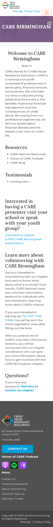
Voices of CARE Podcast (26, 158)
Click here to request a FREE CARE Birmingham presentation (23, 239)
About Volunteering (14, 488)
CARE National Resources (28, 154)
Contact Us (8, 479)
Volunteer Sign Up (13, 493)
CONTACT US (17, 449)
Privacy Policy (32, 11)
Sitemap (17, 11)
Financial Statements (15, 484)
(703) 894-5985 (11, 439)
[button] (49, 23)
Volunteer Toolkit (12, 498)
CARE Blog (17, 162)
